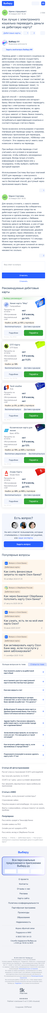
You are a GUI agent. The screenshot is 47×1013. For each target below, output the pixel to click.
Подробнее (18, 983)
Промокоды (23, 912)
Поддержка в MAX (23, 932)
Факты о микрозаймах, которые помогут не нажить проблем (23, 809)
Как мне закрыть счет (13, 690)
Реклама (24, 893)
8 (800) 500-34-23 (23, 937)
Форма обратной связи (25, 928)
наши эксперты (25, 538)
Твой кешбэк (16, 386)
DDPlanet (28, 1007)
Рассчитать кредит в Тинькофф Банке (17, 820)
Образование (23, 917)
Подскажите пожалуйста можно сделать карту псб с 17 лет (21, 755)
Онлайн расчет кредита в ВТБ (14, 828)
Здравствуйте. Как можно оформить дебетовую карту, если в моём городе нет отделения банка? (20, 723)
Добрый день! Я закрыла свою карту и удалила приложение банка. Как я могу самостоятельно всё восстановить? (20, 711)
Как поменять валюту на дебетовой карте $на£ (19, 672)
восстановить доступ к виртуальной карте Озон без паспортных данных (19, 681)
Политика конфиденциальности (23, 903)
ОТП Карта (15, 344)
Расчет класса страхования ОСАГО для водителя (22, 772)
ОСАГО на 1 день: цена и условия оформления (21, 780)
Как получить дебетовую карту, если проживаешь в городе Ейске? (19, 745)
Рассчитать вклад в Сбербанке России (18, 832)
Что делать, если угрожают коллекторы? (19, 796)
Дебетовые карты (11, 33)
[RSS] (35, 951)
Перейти (33, 333)
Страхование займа (10, 800)
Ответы (12, 838)
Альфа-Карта (16, 472)
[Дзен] (29, 951)
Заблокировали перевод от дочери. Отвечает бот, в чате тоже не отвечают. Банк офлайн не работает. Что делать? (20, 700)
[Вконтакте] (11, 951)
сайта (26, 898)
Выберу (4, 838)
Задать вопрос (24, 544)
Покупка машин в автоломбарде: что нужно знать (22, 804)
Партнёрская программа (23, 907)
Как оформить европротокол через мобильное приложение (21, 785)
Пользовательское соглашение (28, 968)
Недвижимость (23, 922)
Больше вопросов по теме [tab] (14, 664)
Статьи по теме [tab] (37, 664)
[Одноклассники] (17, 951)
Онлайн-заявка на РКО (11, 824)
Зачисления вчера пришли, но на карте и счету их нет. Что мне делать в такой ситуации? (20, 735)
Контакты (23, 884)
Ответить (24, 275)
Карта (20, 898)
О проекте (23, 879)
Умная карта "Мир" (19, 303)
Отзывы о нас (23, 889)
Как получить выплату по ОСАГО (15, 776)
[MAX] (23, 951)
